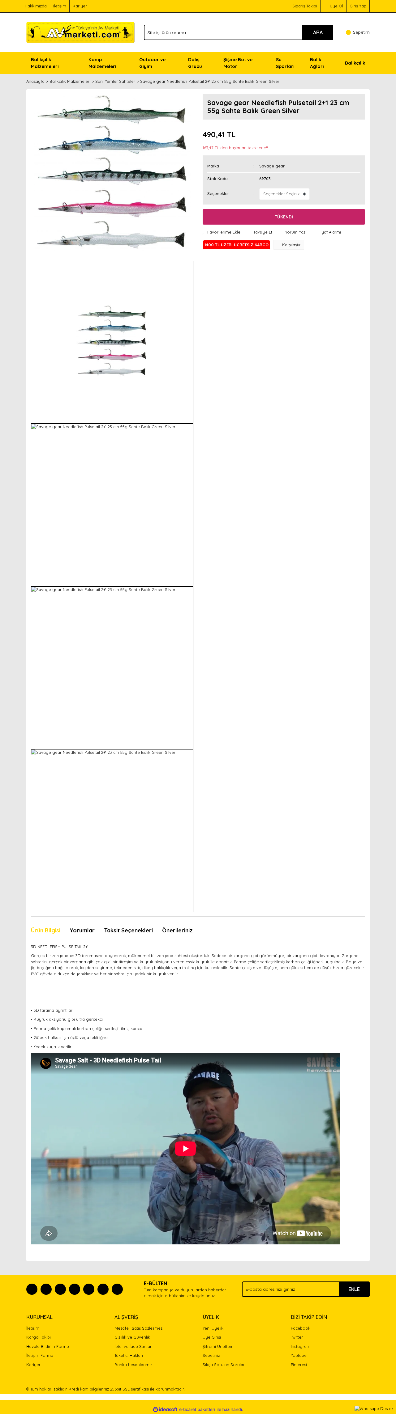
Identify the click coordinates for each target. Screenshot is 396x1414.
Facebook (300, 1328)
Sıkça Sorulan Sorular (224, 1364)
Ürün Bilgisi (45, 930)
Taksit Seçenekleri (128, 930)
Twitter (297, 1337)
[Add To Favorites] (221, 232)
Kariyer (80, 5)
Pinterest (299, 1364)
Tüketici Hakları (128, 1355)
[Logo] (80, 31)
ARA (318, 32)
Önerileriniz (177, 930)
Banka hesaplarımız (133, 1364)
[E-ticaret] (197, 1410)
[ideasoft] (165, 1410)
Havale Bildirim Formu (47, 1346)
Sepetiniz (211, 1355)
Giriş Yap (358, 5)
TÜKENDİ (284, 217)
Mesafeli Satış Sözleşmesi (138, 1328)
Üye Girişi (212, 1337)
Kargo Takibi (38, 1337)
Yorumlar (82, 930)
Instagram (300, 1346)
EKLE (354, 1289)
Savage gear (272, 165)
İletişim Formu (39, 1355)
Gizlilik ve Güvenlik (132, 1337)
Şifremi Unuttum (218, 1346)
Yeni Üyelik (213, 1328)
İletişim (59, 5)
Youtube (299, 1355)
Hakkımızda (36, 5)
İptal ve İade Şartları (133, 1346)
